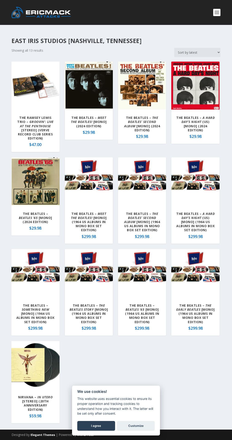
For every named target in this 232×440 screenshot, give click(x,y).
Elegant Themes (43, 435)
